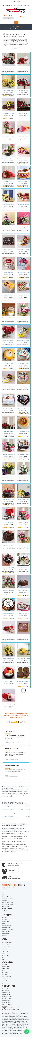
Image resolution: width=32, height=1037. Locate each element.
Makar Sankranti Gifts (7, 925)
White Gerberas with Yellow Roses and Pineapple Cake (23, 341)
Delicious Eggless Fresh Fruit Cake (23, 432)
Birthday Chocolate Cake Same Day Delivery (23, 591)
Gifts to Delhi (5, 952)
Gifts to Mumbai (6, 946)
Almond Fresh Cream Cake (23, 568)
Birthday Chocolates (13, 1027)
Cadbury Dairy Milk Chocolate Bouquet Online (23, 273)
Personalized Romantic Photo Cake (23, 409)
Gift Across (13, 885)
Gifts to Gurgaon (6, 953)
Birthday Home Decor (10, 1032)
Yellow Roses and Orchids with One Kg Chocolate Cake (23, 159)
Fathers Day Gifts (6, 992)
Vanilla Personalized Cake (8, 409)
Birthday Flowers (22, 1015)
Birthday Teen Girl (22, 1027)
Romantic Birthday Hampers (8, 1021)
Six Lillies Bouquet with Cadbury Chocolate (23, 227)
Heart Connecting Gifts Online (8, 523)
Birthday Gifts (5, 964)
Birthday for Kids (12, 1025)
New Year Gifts (5, 990)
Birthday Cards (19, 1021)
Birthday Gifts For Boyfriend (8, 1016)
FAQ (3, 895)
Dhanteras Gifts (6, 931)
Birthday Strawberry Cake (23, 181)
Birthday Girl (20, 1025)
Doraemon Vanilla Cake (23, 363)
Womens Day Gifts (6, 998)
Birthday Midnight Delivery (22, 1013)
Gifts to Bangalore (6, 944)
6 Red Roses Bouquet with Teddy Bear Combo (23, 68)
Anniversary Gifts (6, 966)
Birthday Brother (19, 1018)
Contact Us (4, 891)
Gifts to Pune (5, 957)
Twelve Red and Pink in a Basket (8, 591)
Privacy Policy (5, 900)
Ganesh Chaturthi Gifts (7, 929)
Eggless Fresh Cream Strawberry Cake (8, 273)
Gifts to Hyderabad (6, 955)
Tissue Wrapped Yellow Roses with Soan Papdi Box (8, 91)
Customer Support (6, 896)
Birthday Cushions (23, 1012)
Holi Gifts (4, 923)
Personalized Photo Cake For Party (23, 454)
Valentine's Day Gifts (7, 996)
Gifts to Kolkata (5, 948)
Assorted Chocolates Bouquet (23, 136)
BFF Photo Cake (23, 386)
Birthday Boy (18, 1029)
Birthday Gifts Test (17, 1022)
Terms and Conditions (7, 898)
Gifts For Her (5, 972)
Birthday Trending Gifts (14, 1019)
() (9, 16)
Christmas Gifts (5, 988)
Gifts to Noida (5, 959)
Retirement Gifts (6, 984)
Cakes (3, 970)
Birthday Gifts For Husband (8, 1030)
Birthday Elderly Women (22, 1024)
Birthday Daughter (24, 1019)
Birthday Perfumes (17, 1033)
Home (17, 26)
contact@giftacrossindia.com (22, 5)
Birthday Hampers (14, 1015)
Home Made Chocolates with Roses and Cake (8, 454)
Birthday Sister (5, 1015)
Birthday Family (19, 1016)
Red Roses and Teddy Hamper (23, 91)
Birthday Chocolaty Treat (8, 113)
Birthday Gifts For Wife (7, 1033)
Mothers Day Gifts (6, 994)
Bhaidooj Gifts (5, 921)
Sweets (4, 982)
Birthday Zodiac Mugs (20, 1032)
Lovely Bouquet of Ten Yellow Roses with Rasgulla (23, 659)
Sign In (18, 1)
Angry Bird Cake (8, 681)
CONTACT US (24, 17)
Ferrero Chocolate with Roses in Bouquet (8, 182)
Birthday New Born (12, 1024)
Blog (3, 893)
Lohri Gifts (4, 935)
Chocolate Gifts (5, 978)
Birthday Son (5, 1025)
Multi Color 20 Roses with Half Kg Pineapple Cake (8, 386)
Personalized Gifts (6, 976)
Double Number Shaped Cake (23, 681)
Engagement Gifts (6, 1002)
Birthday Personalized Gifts (8, 1029)
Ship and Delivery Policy (7, 902)
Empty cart (8, 18)
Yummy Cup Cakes (23, 613)
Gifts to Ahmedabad (6, 942)
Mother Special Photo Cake (8, 295)
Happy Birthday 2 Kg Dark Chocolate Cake (8, 545)
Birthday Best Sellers (14, 1012)
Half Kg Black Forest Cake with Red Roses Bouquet (8, 68)
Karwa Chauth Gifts (6, 927)
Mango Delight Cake (8, 363)
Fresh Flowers (5, 968)
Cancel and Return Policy (8, 904)
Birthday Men (5, 1012)
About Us (4, 889)
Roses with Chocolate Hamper (23, 114)
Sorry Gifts (4, 1006)
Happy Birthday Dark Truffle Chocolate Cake (8, 500)
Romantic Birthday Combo (8, 704)
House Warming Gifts (7, 1004)
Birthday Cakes (25, 1029)
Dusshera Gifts (5, 933)
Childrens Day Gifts (6, 1000)
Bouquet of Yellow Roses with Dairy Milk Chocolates (23, 500)
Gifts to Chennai (6, 950)
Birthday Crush (18, 1030)
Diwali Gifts (4, 919)
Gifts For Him (5, 974)
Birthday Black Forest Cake (8, 613)
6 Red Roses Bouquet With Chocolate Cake (8, 432)
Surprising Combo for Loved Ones (8, 159)
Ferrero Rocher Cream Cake (8, 568)
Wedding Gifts (5, 980)
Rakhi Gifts (4, 917)
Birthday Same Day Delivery (8, 1013)
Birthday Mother (11, 1018)
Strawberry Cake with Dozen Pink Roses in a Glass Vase (8, 136)
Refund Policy (5, 906)
